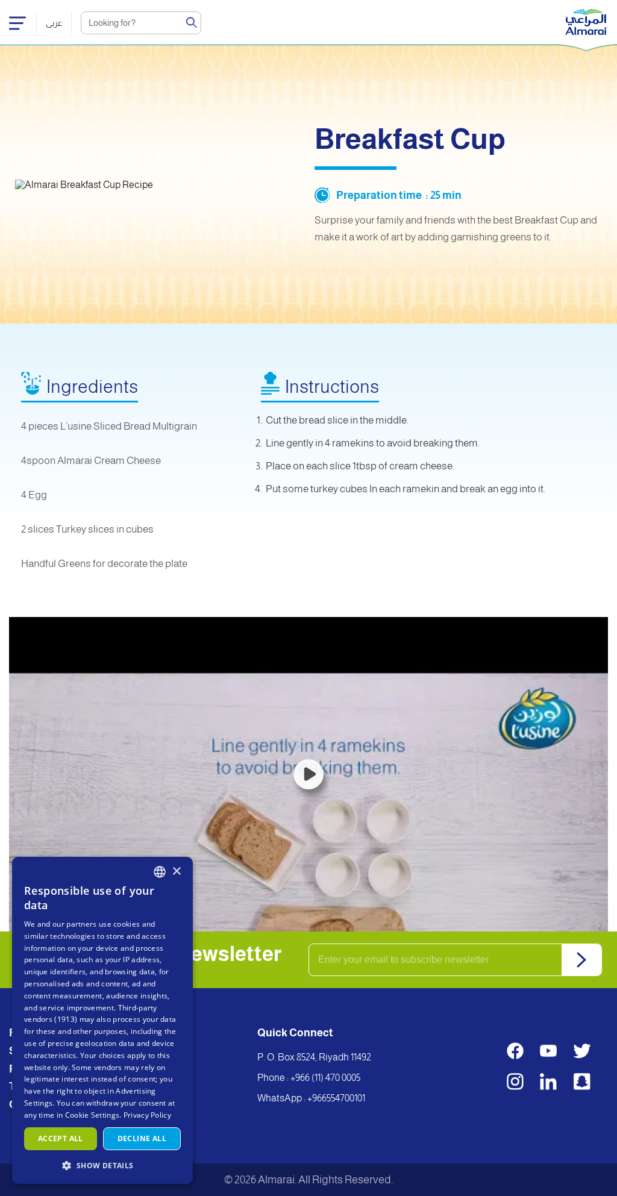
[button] (102, 1165)
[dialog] (102, 1020)
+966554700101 (336, 1098)
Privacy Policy (147, 1115)
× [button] (176, 871)
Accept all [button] (60, 1138)
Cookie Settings (92, 1115)
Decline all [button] (141, 1138)
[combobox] (160, 872)
